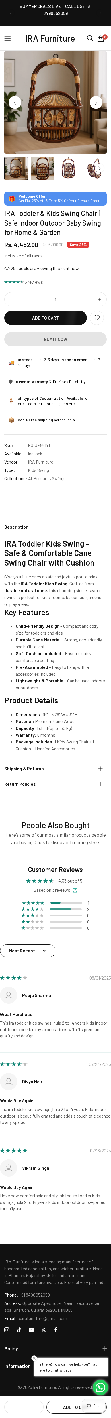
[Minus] (12, 299)
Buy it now (55, 339)
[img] (13, 977)
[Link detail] (6, 1330)
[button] (10, 13)
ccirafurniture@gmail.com (35, 1318)
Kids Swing (38, 470)
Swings (59, 478)
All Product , (39, 478)
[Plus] (99, 299)
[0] (101, 38)
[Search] (90, 38)
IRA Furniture (40, 461)
